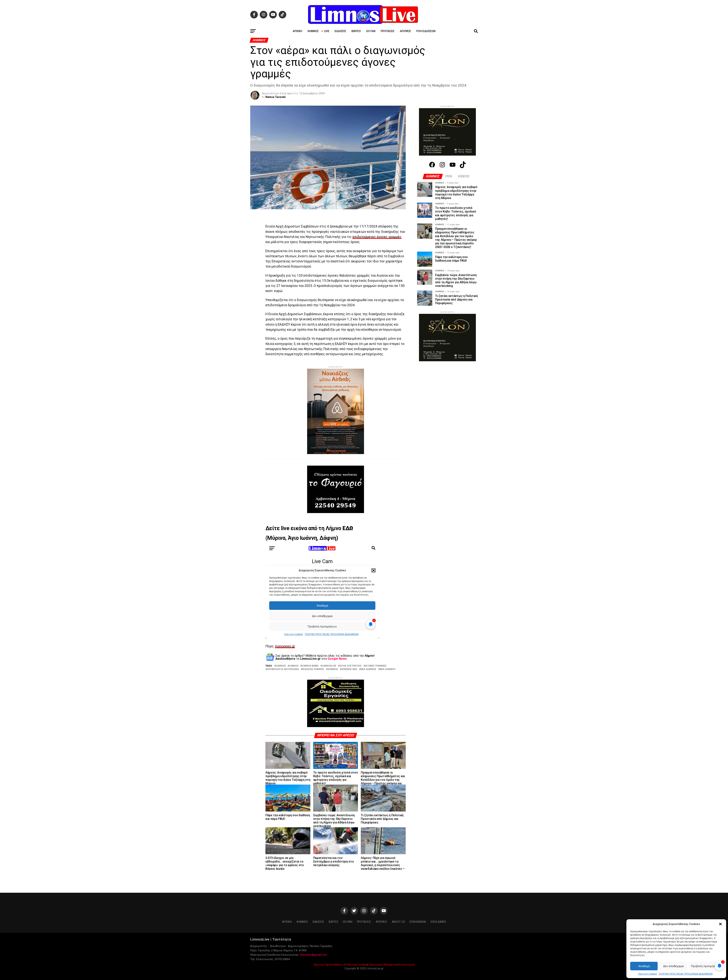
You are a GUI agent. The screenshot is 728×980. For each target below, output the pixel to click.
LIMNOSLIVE (329, 675)
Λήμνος (313, 31)
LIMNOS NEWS (310, 675)
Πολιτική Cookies (647, 974)
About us (398, 940)
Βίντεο (356, 31)
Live (326, 31)
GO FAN (370, 31)
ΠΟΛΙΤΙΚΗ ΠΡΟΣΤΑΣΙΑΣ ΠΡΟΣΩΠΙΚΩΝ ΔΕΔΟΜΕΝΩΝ (686, 974)
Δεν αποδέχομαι (673, 966)
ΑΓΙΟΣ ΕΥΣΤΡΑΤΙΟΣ (351, 675)
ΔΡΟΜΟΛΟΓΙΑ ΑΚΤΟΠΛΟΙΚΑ (283, 679)
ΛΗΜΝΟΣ (333, 679)
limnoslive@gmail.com (313, 973)
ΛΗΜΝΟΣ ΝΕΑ (349, 679)
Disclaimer (438, 940)
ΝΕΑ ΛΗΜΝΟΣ (368, 679)
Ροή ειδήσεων (425, 31)
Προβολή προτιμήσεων (705, 966)
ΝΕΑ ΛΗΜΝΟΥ (387, 679)
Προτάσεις (388, 31)
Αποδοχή (644, 966)
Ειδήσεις (340, 31)
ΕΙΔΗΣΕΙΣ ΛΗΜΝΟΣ (313, 679)
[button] (720, 924)
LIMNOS (293, 675)
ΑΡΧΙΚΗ (297, 31)
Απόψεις (405, 31)
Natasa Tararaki (275, 96)
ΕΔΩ (347, 537)
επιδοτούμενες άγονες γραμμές (377, 237)
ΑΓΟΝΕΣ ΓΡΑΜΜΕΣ (376, 675)
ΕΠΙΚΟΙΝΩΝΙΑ (418, 940)
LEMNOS (281, 675)
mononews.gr (285, 656)
